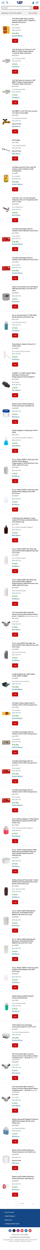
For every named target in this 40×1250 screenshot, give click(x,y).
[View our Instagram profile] (18, 1230)
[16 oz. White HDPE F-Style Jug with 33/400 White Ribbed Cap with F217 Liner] (6, 977)
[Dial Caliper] (6, 149)
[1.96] (6, 209)
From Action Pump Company (21, 351)
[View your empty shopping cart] (37, 2)
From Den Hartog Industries (20, 681)
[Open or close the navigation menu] (3, 3)
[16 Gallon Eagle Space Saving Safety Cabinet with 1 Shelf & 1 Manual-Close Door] (6, 30)
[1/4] (6, 60)
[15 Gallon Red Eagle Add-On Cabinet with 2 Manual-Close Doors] (6, 239)
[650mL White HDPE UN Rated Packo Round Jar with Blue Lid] (6, 413)
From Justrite (16, 28)
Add (15, 41)
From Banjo (16, 382)
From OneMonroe (17, 207)
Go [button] (36, 8)
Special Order (16, 124)
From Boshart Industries (19, 118)
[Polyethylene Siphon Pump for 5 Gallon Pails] (6, 354)
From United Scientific (18, 145)
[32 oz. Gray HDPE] (6, 654)
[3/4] (6, 121)
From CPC (15, 621)
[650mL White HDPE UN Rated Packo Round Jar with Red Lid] (6, 1186)
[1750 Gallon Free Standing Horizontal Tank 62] (6, 1035)
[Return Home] (20, 2)
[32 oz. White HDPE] (6, 560)
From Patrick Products (19, 558)
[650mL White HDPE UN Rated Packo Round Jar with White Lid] (6, 1159)
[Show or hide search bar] (7, 2)
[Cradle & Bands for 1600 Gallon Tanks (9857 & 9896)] (6, 684)
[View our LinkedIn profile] (26, 1230)
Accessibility (24, 1234)
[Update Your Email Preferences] (30, 1230)
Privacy (14, 1234)
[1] (6, 384)
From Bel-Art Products (19, 322)
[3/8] (6, 1066)
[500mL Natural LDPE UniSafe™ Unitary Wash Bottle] (6, 1006)
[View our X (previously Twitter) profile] (14, 1230)
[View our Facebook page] (10, 1230)
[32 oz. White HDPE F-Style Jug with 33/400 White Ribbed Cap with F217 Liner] (6, 500)
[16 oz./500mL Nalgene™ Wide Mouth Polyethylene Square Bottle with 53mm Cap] (6, 830)
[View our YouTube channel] (22, 1230)
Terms (18, 1234)
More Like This (16, 30)
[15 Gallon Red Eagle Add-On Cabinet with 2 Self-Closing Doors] (6, 771)
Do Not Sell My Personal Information (20, 1237)
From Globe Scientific (18, 889)
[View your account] (33, 3)
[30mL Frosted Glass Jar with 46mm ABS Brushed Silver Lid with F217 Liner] (6, 297)
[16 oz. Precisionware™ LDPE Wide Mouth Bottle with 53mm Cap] (6, 325)
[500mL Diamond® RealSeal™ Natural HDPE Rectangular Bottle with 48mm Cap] (6, 1130)
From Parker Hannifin (18, 58)
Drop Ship (15, 33)
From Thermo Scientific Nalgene (22, 438)
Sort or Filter (33, 13)
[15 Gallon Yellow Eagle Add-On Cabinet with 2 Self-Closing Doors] (6, 713)
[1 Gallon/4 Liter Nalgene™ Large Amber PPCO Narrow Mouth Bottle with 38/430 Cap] (6, 529)
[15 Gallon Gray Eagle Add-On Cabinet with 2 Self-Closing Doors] (6, 742)
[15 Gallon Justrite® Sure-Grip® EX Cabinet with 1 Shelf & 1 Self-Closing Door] (6, 178)
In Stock (14, 64)
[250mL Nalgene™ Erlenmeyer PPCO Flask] (6, 441)
